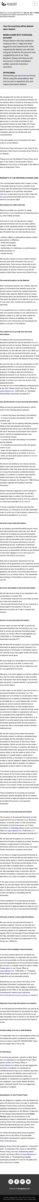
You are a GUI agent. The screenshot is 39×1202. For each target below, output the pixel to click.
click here (3, 194)
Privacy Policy (31, 1197)
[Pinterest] (22, 1181)
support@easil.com (7, 391)
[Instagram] (10, 1181)
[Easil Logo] (10, 4)
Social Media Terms (21, 1199)
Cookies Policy (32, 1199)
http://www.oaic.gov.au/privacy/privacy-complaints (18, 995)
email (23, 75)
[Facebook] (16, 1181)
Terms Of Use (22, 1197)
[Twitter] (28, 1181)
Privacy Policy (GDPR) (9, 1199)
